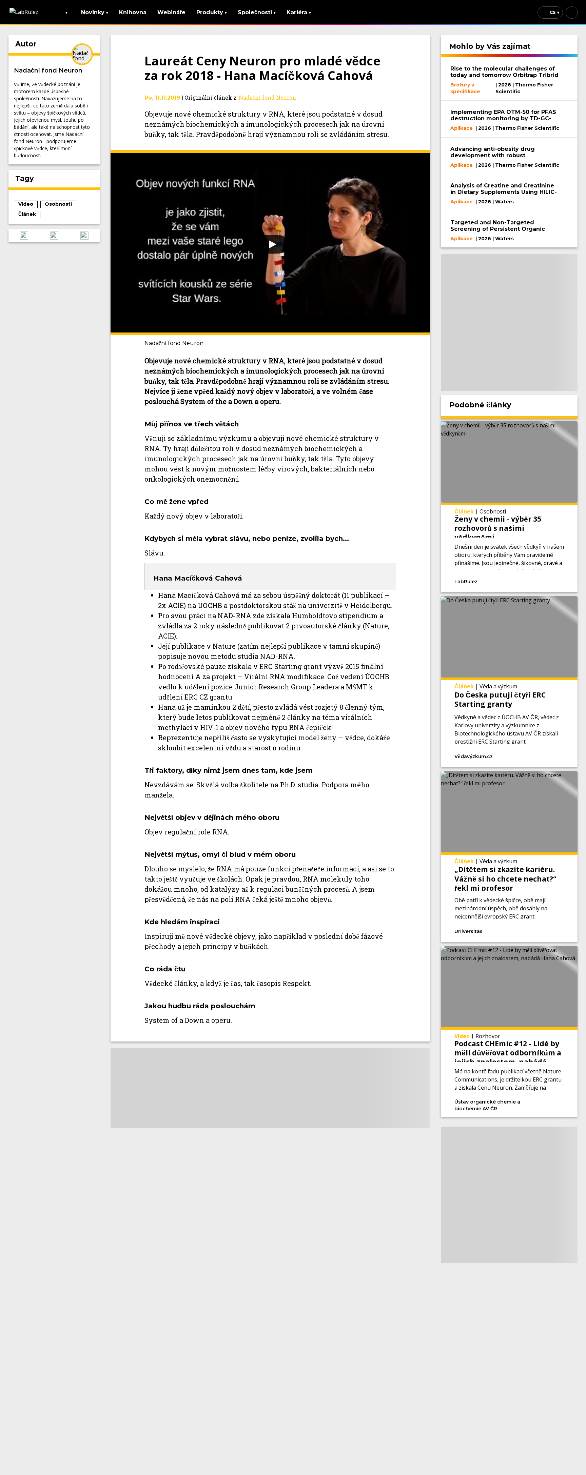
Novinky (94, 12)
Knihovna (132, 12)
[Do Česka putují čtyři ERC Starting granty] (509, 681)
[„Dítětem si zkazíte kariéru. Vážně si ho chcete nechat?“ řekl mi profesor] (509, 856)
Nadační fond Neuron (48, 70)
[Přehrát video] (270, 242)
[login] (572, 12)
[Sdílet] (548, 581)
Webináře (171, 12)
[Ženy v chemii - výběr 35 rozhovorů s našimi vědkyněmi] (509, 506)
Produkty (211, 12)
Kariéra (299, 12)
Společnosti (257, 12)
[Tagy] (505, 581)
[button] (24, 235)
